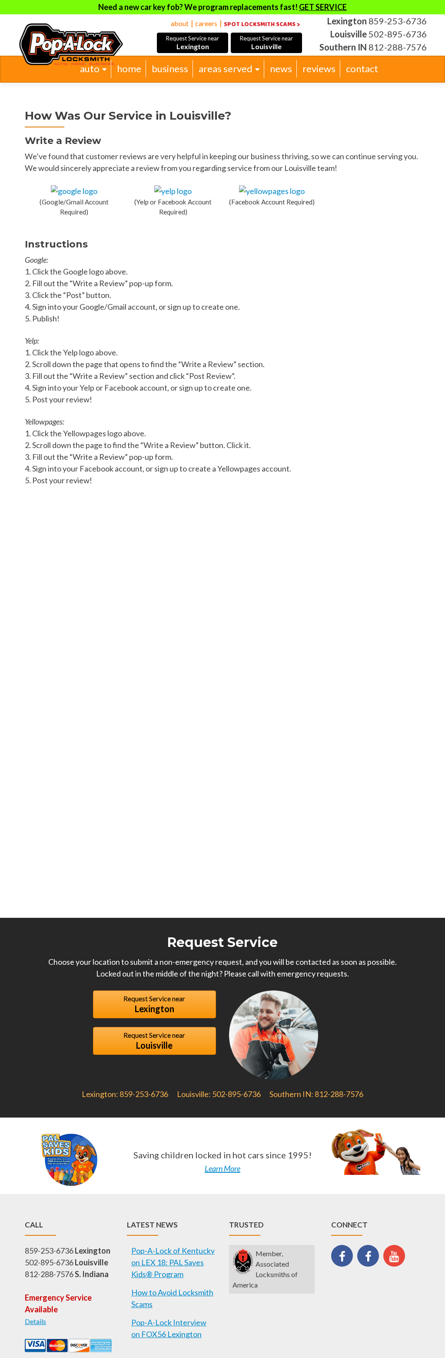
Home (129, 68)
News (281, 68)
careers (206, 23)
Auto (90, 68)
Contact (362, 68)
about (180, 23)
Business (170, 68)
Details (35, 1321)
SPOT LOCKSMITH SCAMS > (262, 24)
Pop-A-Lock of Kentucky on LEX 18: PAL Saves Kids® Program (173, 1262)
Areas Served (225, 68)
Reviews (318, 68)
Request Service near (192, 42)
